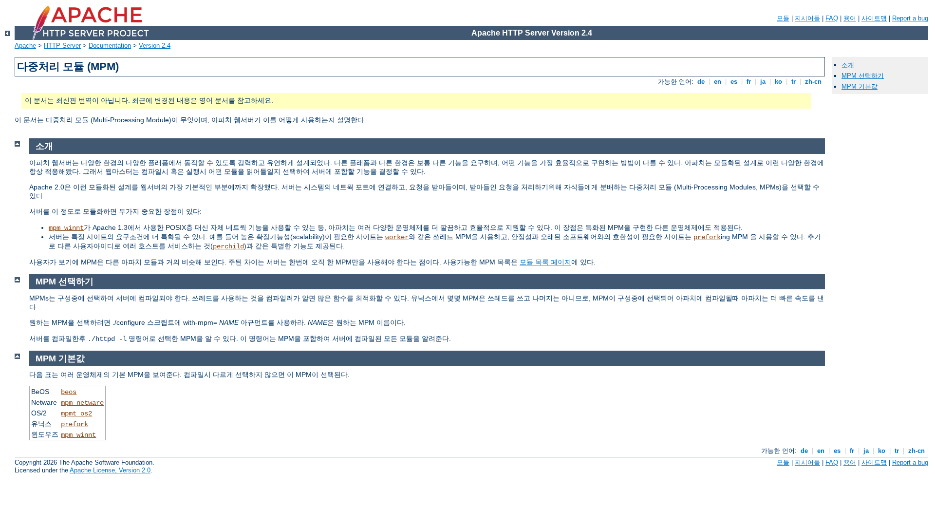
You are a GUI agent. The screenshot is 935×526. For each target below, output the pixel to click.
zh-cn (813, 81)
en (717, 81)
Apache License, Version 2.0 (110, 470)
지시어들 (807, 18)
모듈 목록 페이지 (545, 262)
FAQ (831, 18)
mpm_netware (82, 403)
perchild (228, 246)
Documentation (110, 45)
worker (397, 237)
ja (762, 81)
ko (778, 81)
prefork (707, 237)
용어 (849, 18)
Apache (25, 45)
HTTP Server (62, 45)
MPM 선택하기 (863, 75)
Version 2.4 (154, 45)
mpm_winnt (66, 228)
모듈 (783, 18)
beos (68, 392)
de (701, 81)
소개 (848, 65)
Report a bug (910, 18)
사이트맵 (874, 18)
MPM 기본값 (860, 86)
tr (793, 81)
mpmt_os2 (76, 413)
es (734, 81)
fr (749, 81)
